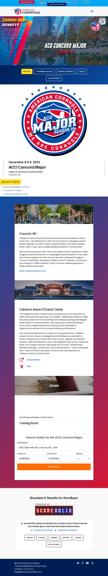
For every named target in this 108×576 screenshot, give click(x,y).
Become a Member (26, 2)
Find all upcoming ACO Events (16, 194)
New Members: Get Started (47, 2)
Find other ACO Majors (13, 190)
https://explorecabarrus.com (32, 271)
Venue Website (33, 360)
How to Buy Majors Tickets (69, 2)
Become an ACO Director (56, 4)
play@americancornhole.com (28, 572)
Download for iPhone (43, 530)
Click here (25, 187)
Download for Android (67, 530)
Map (29, 366)
